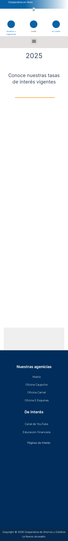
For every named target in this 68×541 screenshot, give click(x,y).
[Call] (33, 24)
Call (33, 29)
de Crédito (56, 31)
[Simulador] (56, 24)
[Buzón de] (11, 24)
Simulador (56, 29)
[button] (34, 41)
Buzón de (11, 29)
